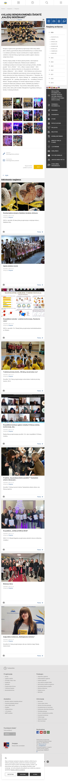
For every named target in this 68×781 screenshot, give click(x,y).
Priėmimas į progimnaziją (55, 105)
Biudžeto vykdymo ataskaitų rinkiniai (13, 701)
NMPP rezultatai (8, 713)
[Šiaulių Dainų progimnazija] (6, 2)
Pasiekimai (54, 110)
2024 (52, 62)
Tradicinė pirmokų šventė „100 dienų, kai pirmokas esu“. (20, 372)
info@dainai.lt (42, 745)
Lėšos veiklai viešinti (10, 705)
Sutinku (35, 774)
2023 (52, 66)
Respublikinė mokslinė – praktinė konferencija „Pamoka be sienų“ (21, 320)
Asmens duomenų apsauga (44, 705)
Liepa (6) (53, 39)
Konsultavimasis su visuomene (45, 707)
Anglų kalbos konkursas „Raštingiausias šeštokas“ (19, 637)
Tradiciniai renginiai (9, 688)
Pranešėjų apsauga (42, 711)
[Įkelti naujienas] (18, 2)
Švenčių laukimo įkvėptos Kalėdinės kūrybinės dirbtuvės (20, 213)
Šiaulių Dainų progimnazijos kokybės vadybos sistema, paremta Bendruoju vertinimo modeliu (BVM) (57, 95)
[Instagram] (44, 732)
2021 (52, 74)
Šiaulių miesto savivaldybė (18, 745)
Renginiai (17, 8)
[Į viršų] (48, 762)
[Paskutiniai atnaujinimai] (33, 2)
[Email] (48, 732)
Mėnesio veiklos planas (56, 141)
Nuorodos (40, 701)
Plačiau (39, 232)
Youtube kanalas (56, 155)
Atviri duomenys (41, 721)
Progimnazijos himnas (10, 686)
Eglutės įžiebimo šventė (10, 266)
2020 (52, 78)
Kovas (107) (54, 48)
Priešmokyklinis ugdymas (44, 678)
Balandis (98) (54, 46)
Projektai (54, 127)
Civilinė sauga (41, 717)
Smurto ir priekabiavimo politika (45, 713)
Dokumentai (55, 114)
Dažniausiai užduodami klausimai (46, 709)
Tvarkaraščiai (10, 668)
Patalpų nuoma (56, 123)
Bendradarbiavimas (9, 690)
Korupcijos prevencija (43, 715)
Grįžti (6, 175)
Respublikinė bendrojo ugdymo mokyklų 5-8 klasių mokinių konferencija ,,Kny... (21, 426)
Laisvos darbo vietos (58, 159)
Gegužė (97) (54, 44)
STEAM (53, 119)
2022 (52, 70)
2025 (52, 57)
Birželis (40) (54, 41)
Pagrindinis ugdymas (43, 676)
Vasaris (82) (54, 51)
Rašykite (7, 734)
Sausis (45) (54, 53)
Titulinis (3, 8)
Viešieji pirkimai (8, 709)
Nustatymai (11, 774)
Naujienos (9, 8)
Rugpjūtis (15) (54, 37)
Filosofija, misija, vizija (10, 680)
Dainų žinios (54, 151)
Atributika (7, 684)
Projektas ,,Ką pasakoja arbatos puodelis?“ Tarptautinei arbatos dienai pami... (20, 479)
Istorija (6, 676)
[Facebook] (37, 732)
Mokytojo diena (8, 584)
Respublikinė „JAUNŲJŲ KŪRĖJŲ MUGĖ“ (15, 531)
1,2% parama (55, 146)
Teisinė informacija (42, 719)
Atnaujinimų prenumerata (55, 164)
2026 (52, 32)
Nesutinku (23, 774)
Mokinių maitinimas (57, 136)
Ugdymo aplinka (9, 678)
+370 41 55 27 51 (42, 744)
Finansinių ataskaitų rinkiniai (11, 703)
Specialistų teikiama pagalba (45, 686)
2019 (52, 82)
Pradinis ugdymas (42, 680)
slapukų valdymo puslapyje (18, 770)
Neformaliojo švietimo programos (46, 684)
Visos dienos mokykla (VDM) (45, 682)
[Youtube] (41, 732)
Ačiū (38, 167)
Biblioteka (54, 132)
